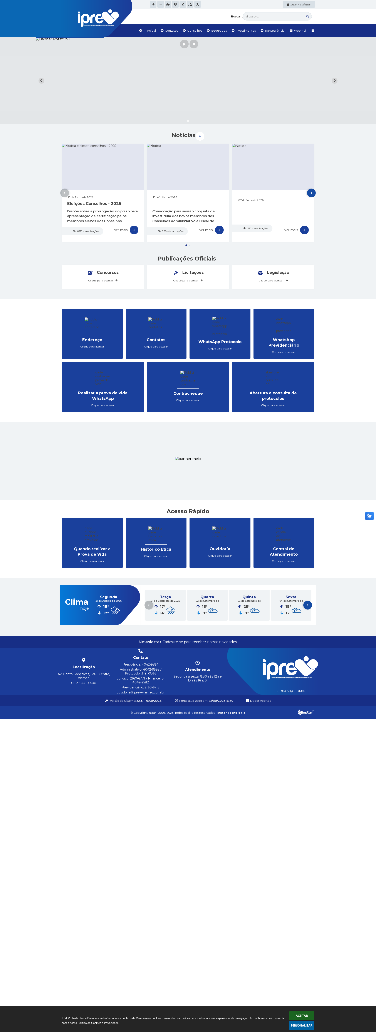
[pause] (194, 44)
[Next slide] (334, 81)
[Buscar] (308, 16)
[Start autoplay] (184, 44)
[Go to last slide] (41, 81)
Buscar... (237, 16)
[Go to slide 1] (188, 121)
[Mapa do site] (190, 4)
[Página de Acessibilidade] (197, 4)
